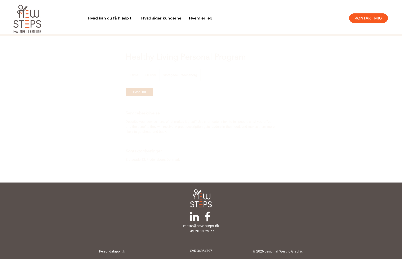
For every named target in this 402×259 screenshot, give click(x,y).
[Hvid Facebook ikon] (207, 216)
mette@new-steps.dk (201, 226)
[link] (139, 92)
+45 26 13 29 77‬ (201, 231)
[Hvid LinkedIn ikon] (194, 216)
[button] (110, 18)
